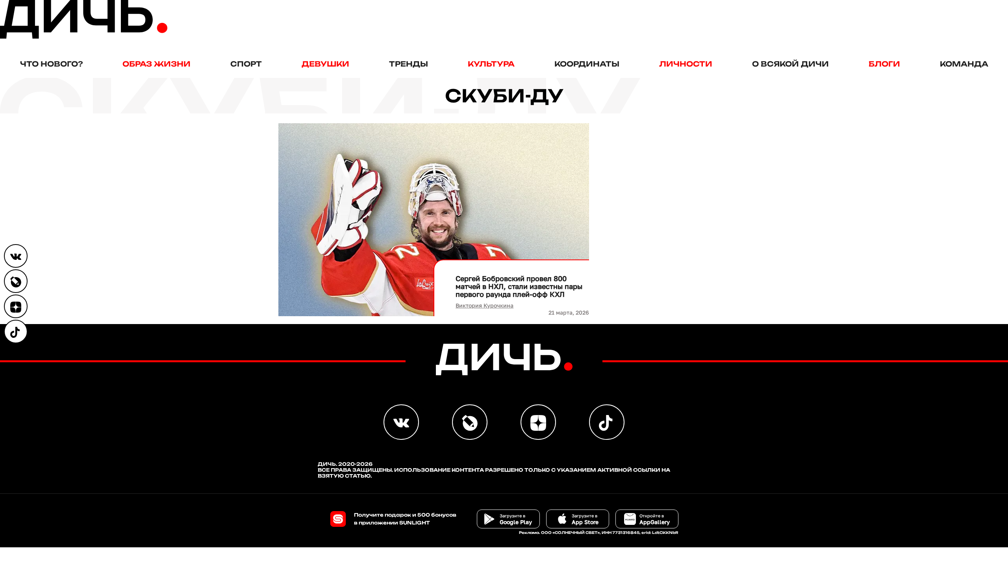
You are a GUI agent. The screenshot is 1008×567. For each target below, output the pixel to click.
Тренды (408, 63)
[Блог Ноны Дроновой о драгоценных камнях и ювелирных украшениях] (16, 281)
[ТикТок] (16, 331)
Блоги (884, 63)
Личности (685, 63)
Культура (491, 63)
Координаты (586, 63)
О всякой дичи (790, 63)
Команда (964, 63)
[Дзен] (16, 306)
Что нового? (51, 63)
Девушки (325, 63)
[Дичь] (83, 37)
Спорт (246, 63)
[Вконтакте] (16, 256)
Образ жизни (156, 63)
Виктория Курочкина (484, 305)
